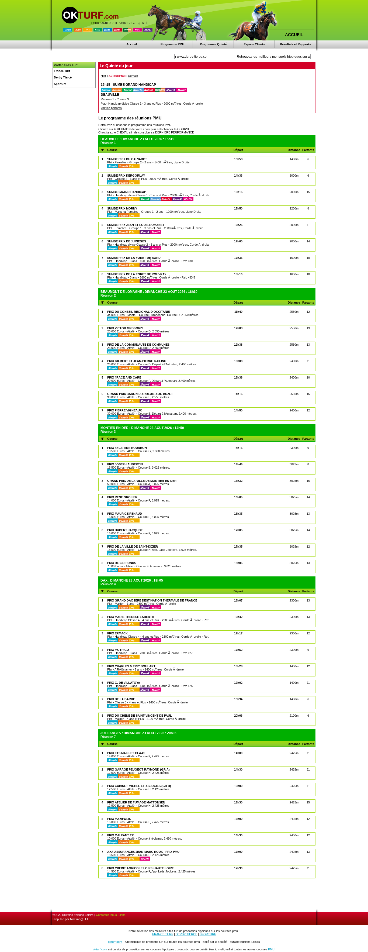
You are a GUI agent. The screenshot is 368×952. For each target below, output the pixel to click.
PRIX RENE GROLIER (122, 497)
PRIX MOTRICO (118, 649)
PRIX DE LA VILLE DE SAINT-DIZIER (132, 546)
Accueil (131, 44)
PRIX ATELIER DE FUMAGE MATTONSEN (136, 802)
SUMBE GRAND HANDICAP (126, 192)
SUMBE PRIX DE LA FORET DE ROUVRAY (136, 274)
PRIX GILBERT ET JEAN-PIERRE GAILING (136, 361)
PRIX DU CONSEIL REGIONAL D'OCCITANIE (138, 311)
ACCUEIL (294, 34)
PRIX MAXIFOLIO (119, 818)
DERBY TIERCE (186, 934)
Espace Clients (254, 44)
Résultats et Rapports (295, 44)
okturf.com (115, 941)
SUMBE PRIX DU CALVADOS (127, 159)
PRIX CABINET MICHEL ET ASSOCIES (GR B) (139, 786)
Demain (133, 75)
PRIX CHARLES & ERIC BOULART (131, 666)
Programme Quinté (213, 44)
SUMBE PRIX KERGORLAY (126, 175)
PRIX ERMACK (117, 633)
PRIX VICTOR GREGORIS (125, 328)
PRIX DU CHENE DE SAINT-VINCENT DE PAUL (139, 715)
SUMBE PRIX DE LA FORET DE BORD (134, 257)
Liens (122, 914)
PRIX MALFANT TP (120, 835)
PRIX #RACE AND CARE (124, 377)
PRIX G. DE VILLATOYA (123, 682)
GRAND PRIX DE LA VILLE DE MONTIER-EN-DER (141, 480)
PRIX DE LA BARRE (121, 699)
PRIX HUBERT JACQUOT (125, 530)
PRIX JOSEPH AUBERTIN (125, 464)
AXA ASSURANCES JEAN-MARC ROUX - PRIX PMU (143, 851)
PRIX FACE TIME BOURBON (127, 447)
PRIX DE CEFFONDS (121, 563)
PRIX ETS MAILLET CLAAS (126, 753)
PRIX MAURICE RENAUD (124, 513)
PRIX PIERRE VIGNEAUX (124, 410)
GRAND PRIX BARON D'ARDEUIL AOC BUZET (140, 394)
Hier (103, 75)
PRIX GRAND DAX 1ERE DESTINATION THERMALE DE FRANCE (152, 600)
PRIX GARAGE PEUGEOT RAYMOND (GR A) (138, 769)
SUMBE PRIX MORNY (122, 208)
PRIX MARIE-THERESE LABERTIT (131, 616)
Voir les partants (111, 107)
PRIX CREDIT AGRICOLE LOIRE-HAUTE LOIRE (140, 868)
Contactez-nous (106, 914)
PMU (271, 949)
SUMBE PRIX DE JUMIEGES (126, 241)
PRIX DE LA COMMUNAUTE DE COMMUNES (138, 344)
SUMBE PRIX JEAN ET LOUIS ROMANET (135, 224)
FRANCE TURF (162, 934)
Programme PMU (172, 44)
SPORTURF (208, 934)
